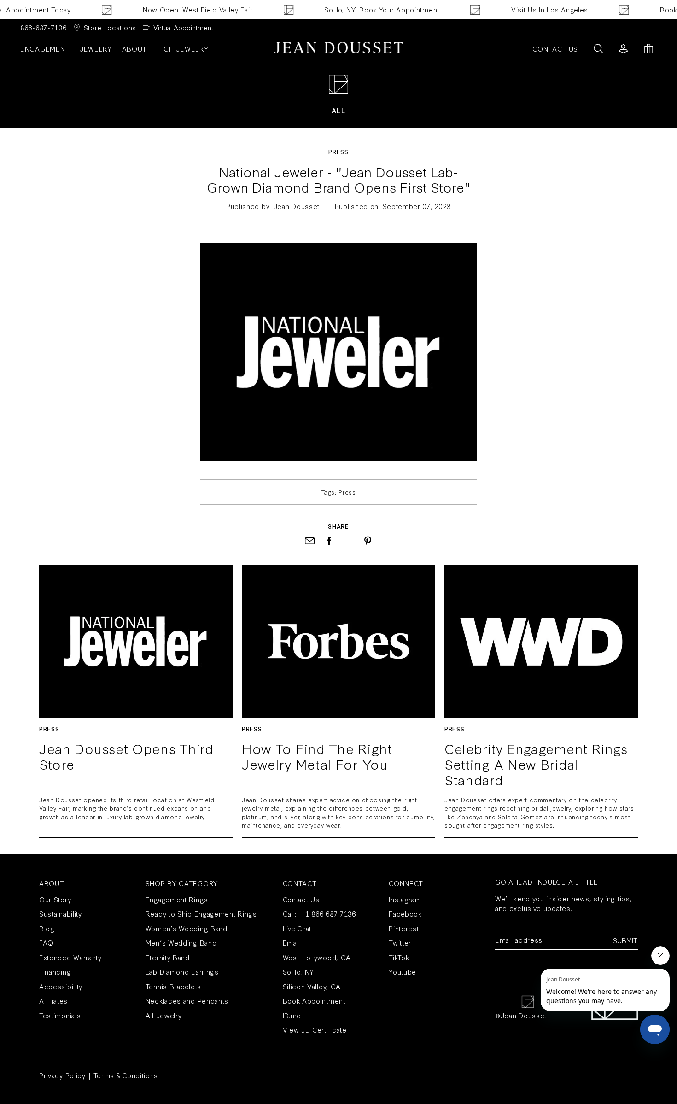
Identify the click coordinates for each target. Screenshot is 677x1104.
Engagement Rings (177, 899)
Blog (47, 928)
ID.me (292, 1015)
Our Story (55, 899)
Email (292, 942)
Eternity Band (168, 957)
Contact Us (301, 899)
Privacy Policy (62, 1075)
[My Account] (623, 48)
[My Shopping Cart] (649, 48)
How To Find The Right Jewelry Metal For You (317, 757)
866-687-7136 (43, 27)
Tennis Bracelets (173, 986)
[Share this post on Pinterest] (368, 541)
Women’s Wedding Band (187, 928)
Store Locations (110, 27)
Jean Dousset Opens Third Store (126, 757)
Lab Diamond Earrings (182, 971)
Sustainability (60, 913)
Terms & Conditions (125, 1075)
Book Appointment (314, 1000)
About (134, 48)
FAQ (46, 942)
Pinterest (404, 928)
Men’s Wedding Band (181, 942)
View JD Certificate (315, 1029)
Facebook (405, 913)
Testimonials (60, 1015)
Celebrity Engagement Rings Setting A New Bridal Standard (536, 764)
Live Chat (297, 928)
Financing (55, 971)
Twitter (400, 942)
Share (338, 526)
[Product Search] (598, 48)
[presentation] (348, 541)
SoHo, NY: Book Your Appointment (370, 9)
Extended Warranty (70, 957)
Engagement (45, 48)
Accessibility (60, 986)
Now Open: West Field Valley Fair (185, 9)
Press (338, 151)
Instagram (405, 899)
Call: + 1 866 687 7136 (319, 913)
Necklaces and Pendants (187, 1000)
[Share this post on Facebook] (329, 541)
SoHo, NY (299, 971)
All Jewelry (164, 1015)
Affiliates (53, 1000)
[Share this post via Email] (310, 541)
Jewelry (96, 48)
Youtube (402, 971)
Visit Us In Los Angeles (537, 9)
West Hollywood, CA (317, 957)
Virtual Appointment (183, 27)
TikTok (399, 957)
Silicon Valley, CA (312, 986)
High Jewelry (182, 48)
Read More (136, 641)
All (338, 110)
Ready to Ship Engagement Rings (201, 913)
